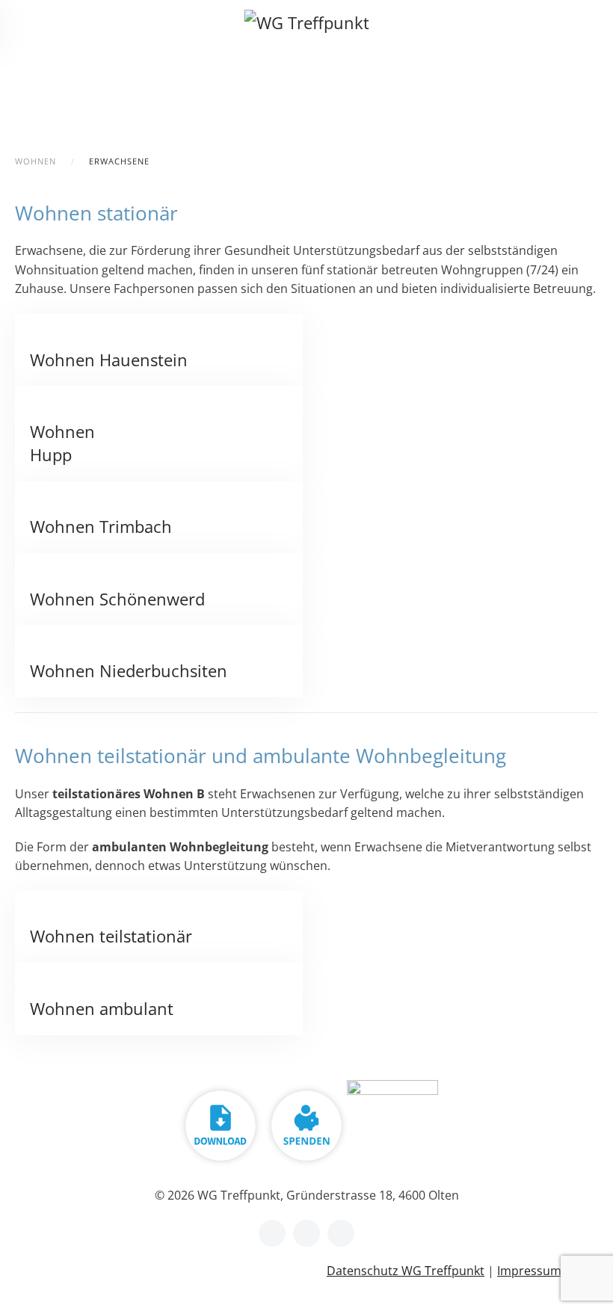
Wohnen (35, 161)
